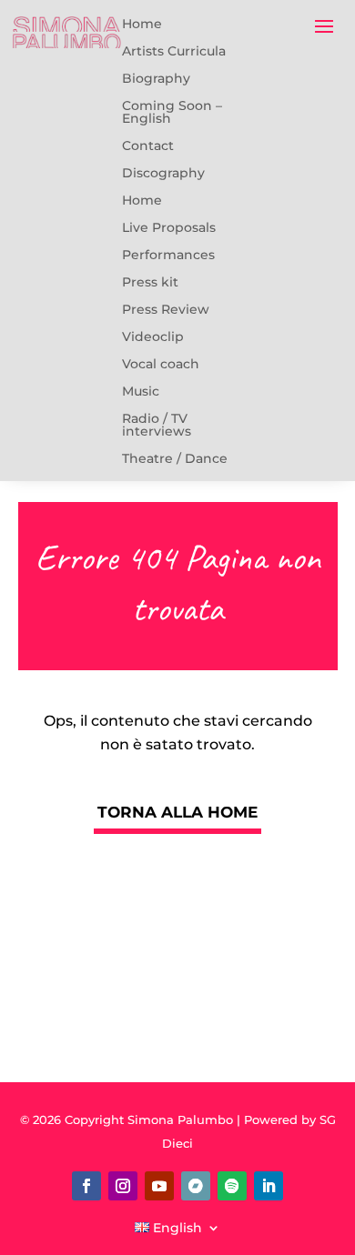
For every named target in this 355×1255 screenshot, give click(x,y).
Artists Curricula (174, 51)
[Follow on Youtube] (159, 1185)
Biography (156, 78)
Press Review (165, 309)
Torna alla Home (177, 812)
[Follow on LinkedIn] (268, 1185)
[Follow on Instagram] (122, 1185)
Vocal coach (160, 364)
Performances (168, 255)
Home (142, 24)
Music (140, 391)
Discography (163, 173)
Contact (148, 146)
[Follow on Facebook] (86, 1185)
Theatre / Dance (175, 459)
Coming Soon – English (172, 112)
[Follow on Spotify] (232, 1185)
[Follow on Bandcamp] (195, 1185)
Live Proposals (169, 228)
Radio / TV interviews (156, 425)
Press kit (150, 282)
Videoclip (153, 337)
